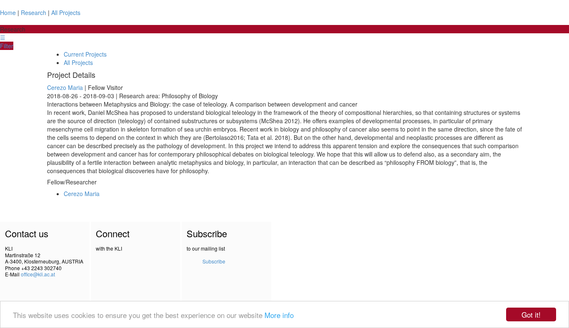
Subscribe (213, 261)
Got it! (531, 314)
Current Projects (85, 54)
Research (33, 12)
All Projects (65, 12)
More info (279, 315)
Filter (6, 46)
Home (8, 12)
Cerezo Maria (65, 87)
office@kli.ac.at (38, 274)
